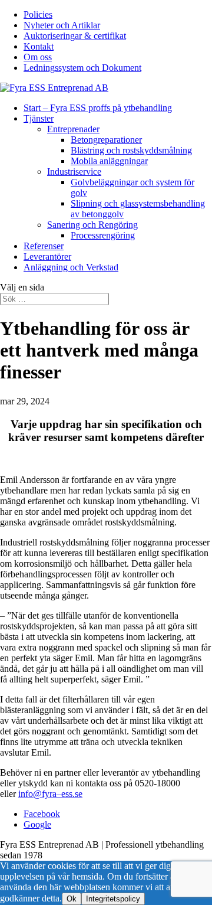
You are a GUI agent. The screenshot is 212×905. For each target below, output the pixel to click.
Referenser (44, 246)
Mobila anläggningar (109, 161)
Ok (72, 898)
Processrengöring (103, 235)
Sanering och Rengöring (92, 225)
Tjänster (39, 118)
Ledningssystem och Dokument (82, 68)
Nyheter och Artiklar (62, 25)
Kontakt (39, 46)
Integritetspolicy (113, 898)
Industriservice (74, 171)
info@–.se (50, 794)
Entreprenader (73, 129)
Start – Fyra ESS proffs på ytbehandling (98, 108)
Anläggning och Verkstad (71, 267)
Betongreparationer (106, 140)
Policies (38, 14)
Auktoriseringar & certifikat (75, 36)
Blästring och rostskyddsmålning (131, 150)
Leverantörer (47, 256)
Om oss (38, 57)
